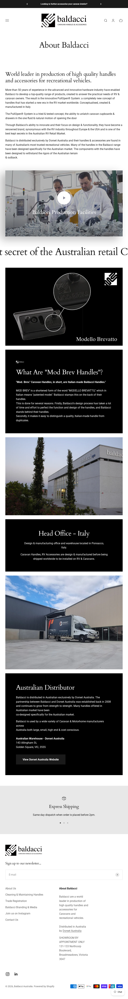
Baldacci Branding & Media (21, 907)
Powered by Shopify (44, 986)
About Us (10, 888)
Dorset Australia (72, 930)
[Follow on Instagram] (7, 974)
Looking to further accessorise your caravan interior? (64, 4)
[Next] (101, 4)
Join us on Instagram (17, 913)
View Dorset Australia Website (41, 759)
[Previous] (27, 4)
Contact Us (11, 919)
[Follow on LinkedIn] (16, 974)
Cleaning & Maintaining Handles (24, 894)
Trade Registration (16, 901)
